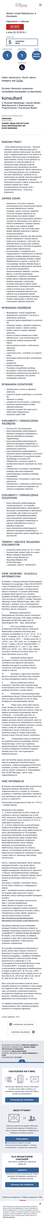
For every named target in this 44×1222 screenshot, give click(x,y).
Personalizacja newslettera (22, 1100)
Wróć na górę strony (22, 1060)
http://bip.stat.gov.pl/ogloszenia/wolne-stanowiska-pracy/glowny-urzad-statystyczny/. (20, 919)
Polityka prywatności (30, 1197)
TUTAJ (19, 80)
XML (40, 1197)
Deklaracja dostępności (11, 1197)
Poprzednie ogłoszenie (23, 1024)
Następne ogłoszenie (20, 1032)
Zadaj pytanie (22, 1139)
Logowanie (22, 1170)
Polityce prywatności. (9, 1217)
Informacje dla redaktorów (22, 1184)
